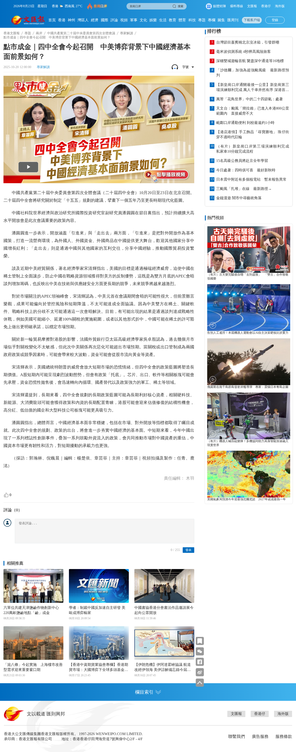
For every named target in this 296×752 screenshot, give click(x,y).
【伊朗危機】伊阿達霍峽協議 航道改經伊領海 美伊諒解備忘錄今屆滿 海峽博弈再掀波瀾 (162, 667)
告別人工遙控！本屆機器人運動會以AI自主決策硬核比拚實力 (247, 332)
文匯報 (252, 6)
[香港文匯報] (28, 20)
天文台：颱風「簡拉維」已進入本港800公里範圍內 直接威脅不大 (252, 110)
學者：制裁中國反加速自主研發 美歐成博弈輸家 (97, 610)
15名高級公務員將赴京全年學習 (242, 161)
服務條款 (283, 736)
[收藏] (200, 641)
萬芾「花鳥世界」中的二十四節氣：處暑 (249, 99)
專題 (202, 20)
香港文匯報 (11, 33)
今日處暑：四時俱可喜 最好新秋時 (245, 170)
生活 (162, 20)
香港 (61, 20)
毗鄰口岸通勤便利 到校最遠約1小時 (245, 123)
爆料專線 (236, 6)
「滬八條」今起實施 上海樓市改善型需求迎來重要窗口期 (33, 667)
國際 (104, 20)
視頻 (124, 20)
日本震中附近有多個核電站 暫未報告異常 (251, 179)
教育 (172, 20)
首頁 (52, 20)
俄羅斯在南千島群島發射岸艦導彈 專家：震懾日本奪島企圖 (247, 387)
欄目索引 (144, 692)
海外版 (280, 6)
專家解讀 (126, 33)
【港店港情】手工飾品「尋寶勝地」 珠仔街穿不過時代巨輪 (252, 134)
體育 (182, 20)
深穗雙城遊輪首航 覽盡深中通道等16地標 (250, 61)
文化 (143, 20)
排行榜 (214, 31)
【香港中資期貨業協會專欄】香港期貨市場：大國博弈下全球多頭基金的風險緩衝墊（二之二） (98, 667)
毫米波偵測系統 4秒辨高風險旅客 (243, 51)
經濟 (94, 20)
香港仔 (266, 6)
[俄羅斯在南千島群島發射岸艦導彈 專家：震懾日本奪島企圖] (248, 361)
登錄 (275, 20)
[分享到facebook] (200, 662)
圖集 (221, 20)
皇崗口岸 (100, 6)
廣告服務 (260, 736)
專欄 (211, 20)
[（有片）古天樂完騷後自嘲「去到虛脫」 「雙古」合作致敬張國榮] (248, 249)
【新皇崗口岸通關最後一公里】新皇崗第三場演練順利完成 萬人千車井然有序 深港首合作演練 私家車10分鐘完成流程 (252, 87)
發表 (188, 550)
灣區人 (83, 20)
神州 (71, 20)
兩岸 (39, 33)
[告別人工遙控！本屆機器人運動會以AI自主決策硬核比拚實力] (248, 307)
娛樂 (153, 20)
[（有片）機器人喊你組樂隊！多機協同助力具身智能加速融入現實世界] (248, 416)
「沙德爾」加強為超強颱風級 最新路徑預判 (252, 72)
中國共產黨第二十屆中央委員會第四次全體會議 (81, 33)
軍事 (133, 20)
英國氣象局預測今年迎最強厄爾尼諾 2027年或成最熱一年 (246, 499)
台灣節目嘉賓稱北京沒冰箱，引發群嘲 (247, 42)
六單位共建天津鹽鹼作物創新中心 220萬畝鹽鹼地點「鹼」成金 (33, 610)
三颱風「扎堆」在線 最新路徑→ (244, 189)
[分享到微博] (200, 672)
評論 (114, 20)
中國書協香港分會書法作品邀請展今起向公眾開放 (164, 610)
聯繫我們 (236, 736)
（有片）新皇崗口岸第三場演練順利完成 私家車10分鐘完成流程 (252, 148)
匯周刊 (232, 20)
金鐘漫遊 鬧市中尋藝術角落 (239, 198)
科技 (192, 20)
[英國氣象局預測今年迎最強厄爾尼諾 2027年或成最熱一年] (248, 474)
